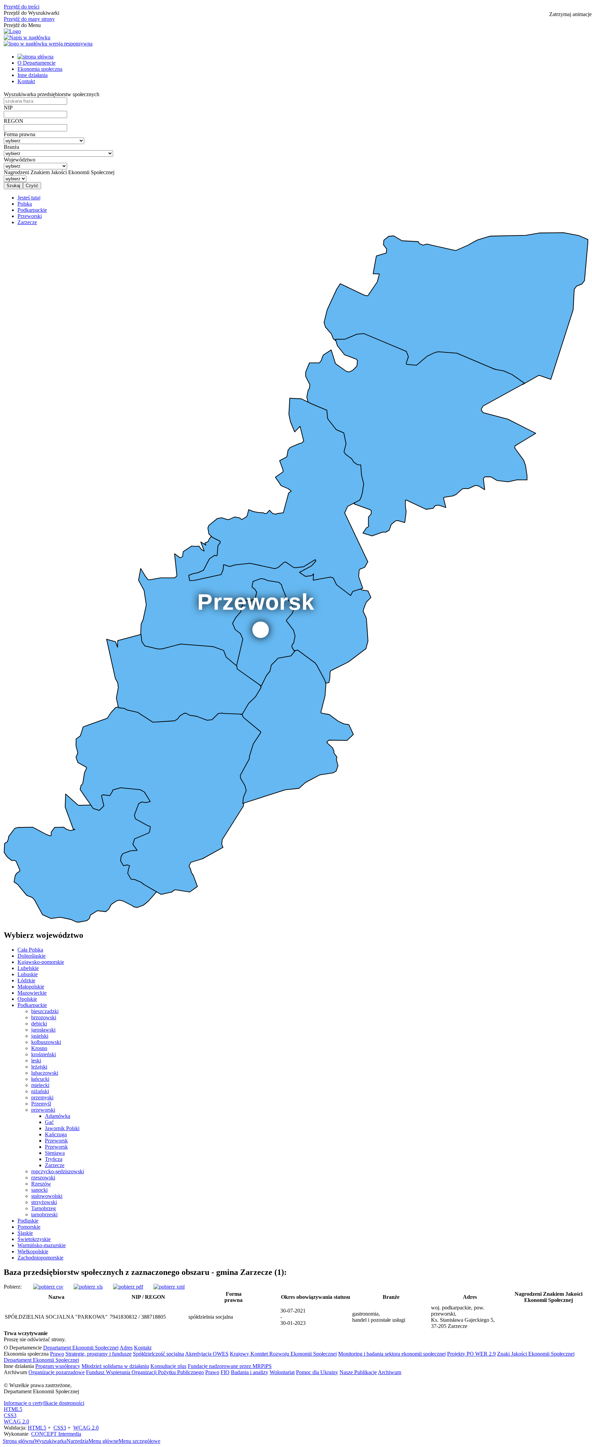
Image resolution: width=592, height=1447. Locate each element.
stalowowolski (46, 1196)
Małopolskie (30, 987)
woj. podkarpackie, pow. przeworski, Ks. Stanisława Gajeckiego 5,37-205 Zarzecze (463, 1317)
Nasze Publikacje (358, 1372)
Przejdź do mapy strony (29, 19)
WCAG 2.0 (16, 1421)
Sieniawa (55, 1153)
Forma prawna (19, 134)
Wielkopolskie (32, 1251)
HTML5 (13, 1409)
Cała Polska (30, 950)
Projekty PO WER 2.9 (471, 1354)
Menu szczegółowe (139, 1441)
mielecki (40, 1085)
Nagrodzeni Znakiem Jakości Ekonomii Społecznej (59, 172)
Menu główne (103, 1441)
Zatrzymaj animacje (570, 14)
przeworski (43, 1110)
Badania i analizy (249, 1372)
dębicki (39, 1023)
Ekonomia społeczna (39, 69)
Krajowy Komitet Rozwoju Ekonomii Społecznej (283, 1354)
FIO (225, 1372)
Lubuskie (27, 974)
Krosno (39, 1048)
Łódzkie (26, 980)
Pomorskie (28, 1227)
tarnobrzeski (44, 1214)
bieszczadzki (45, 1011)
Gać (49, 1122)
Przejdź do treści (21, 7)
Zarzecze (54, 1165)
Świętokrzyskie (34, 1239)
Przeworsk (56, 1141)
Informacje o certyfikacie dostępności (44, 1403)
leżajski (39, 1067)
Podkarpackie (32, 1005)
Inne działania (32, 75)
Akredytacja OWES (207, 1354)
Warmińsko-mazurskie (41, 1245)
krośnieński (43, 1054)
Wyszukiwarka (50, 1441)
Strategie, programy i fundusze (98, 1354)
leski (36, 1060)
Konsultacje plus (168, 1366)
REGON (13, 121)
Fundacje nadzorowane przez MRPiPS (230, 1366)
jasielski (39, 1036)
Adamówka (57, 1116)
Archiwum (389, 1372)
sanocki (39, 1190)
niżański (40, 1091)
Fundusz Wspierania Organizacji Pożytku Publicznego (145, 1372)
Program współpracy (57, 1366)
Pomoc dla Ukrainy (317, 1372)
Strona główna (18, 1441)
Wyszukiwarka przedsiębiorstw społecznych (51, 94)
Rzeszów (41, 1184)
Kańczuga (56, 1134)
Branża (11, 147)
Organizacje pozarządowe (56, 1372)
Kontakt (26, 81)
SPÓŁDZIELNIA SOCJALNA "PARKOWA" (56, 1317)
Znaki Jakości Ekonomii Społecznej (536, 1354)
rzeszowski (43, 1177)
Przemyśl (41, 1104)
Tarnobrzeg (43, 1208)
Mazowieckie (32, 993)
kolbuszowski (46, 1042)
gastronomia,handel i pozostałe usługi (378, 1317)
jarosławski (43, 1030)
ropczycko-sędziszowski (57, 1171)
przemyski (42, 1097)
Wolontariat (282, 1372)
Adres (126, 1348)
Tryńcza (53, 1159)
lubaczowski (44, 1073)
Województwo (19, 160)
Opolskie (27, 999)
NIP (8, 108)
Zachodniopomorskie (40, 1258)
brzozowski (43, 1017)
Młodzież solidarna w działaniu (115, 1366)
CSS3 (10, 1415)
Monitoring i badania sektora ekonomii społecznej (392, 1354)
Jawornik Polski (62, 1128)
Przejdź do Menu (22, 25)
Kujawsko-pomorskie (40, 962)
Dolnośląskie (31, 956)
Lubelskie (28, 968)
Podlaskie (27, 1221)
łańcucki (40, 1079)
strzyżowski (44, 1202)
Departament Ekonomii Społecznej (81, 1348)
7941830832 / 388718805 (138, 1317)
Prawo (57, 1354)
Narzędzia (77, 1441)
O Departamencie (36, 63)
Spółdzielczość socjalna (158, 1354)
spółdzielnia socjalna (210, 1317)
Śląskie (25, 1233)
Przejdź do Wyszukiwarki (31, 13)
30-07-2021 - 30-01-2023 (293, 1317)
